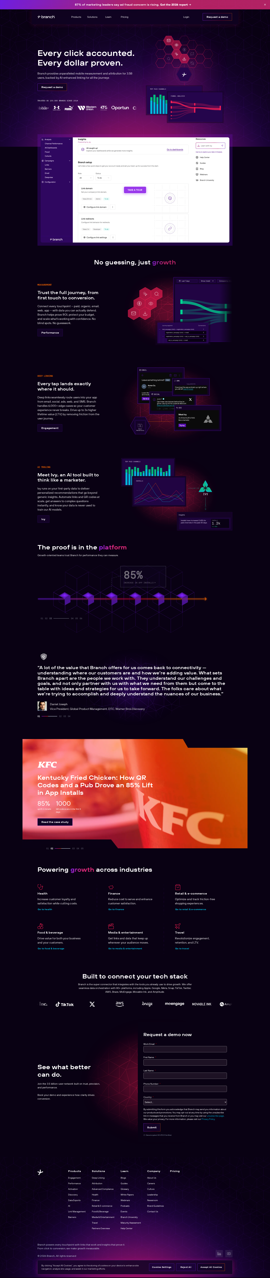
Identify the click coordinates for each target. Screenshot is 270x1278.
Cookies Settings (161, 1267)
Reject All (185, 1267)
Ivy (43, 519)
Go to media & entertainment (125, 948)
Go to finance (116, 909)
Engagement (49, 428)
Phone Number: (151, 1083)
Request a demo (217, 16)
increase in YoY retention (186, 581)
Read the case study (55, 821)
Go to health (45, 909)
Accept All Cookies (211, 1267)
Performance (50, 332)
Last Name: (149, 1070)
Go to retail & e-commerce (190, 909)
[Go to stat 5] (68, 618)
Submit (152, 1127)
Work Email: (150, 1044)
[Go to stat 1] (42, 618)
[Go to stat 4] (55, 618)
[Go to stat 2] (46, 618)
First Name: (149, 1057)
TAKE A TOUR (135, 190)
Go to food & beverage (51, 948)
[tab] (39, 716)
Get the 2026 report (174, 4)
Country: (148, 1097)
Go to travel (182, 948)
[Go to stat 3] (50, 618)
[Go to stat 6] (81, 618)
